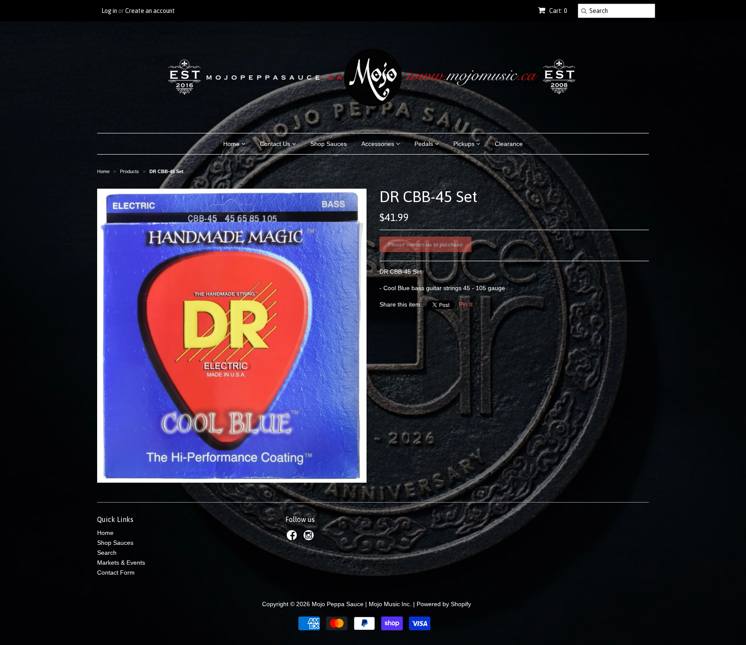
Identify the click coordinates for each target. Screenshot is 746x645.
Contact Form (116, 572)
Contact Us (276, 143)
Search (107, 552)
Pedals (424, 143)
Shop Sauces (328, 143)
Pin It (466, 304)
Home (232, 143)
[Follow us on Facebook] (293, 537)
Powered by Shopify (444, 604)
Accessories (378, 143)
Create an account (150, 10)
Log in (109, 10)
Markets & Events (121, 562)
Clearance (509, 143)
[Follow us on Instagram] (309, 537)
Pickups (464, 143)
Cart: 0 (557, 10)
